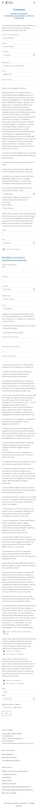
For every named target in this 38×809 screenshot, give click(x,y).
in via (4, 305)
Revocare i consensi (9, 793)
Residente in (6, 62)
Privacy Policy (6, 780)
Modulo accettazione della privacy (15, 771)
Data (3, 239)
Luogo (4, 230)
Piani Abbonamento (9, 757)
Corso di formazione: (9, 356)
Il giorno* (5, 55)
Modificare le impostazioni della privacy (16, 787)
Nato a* (4, 43)
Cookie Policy (6, 777)
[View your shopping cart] (34, 2)
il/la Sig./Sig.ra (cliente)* (10, 34)
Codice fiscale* (7, 79)
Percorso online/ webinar (11, 346)
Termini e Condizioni (9, 784)
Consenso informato (9, 774)
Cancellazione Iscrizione (10, 760)
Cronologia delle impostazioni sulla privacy (17, 790)
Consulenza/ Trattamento (10, 337)
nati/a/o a (5, 276)
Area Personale (7, 754)
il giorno (5, 286)
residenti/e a (6, 296)
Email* (4, 71)
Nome (4, 267)
